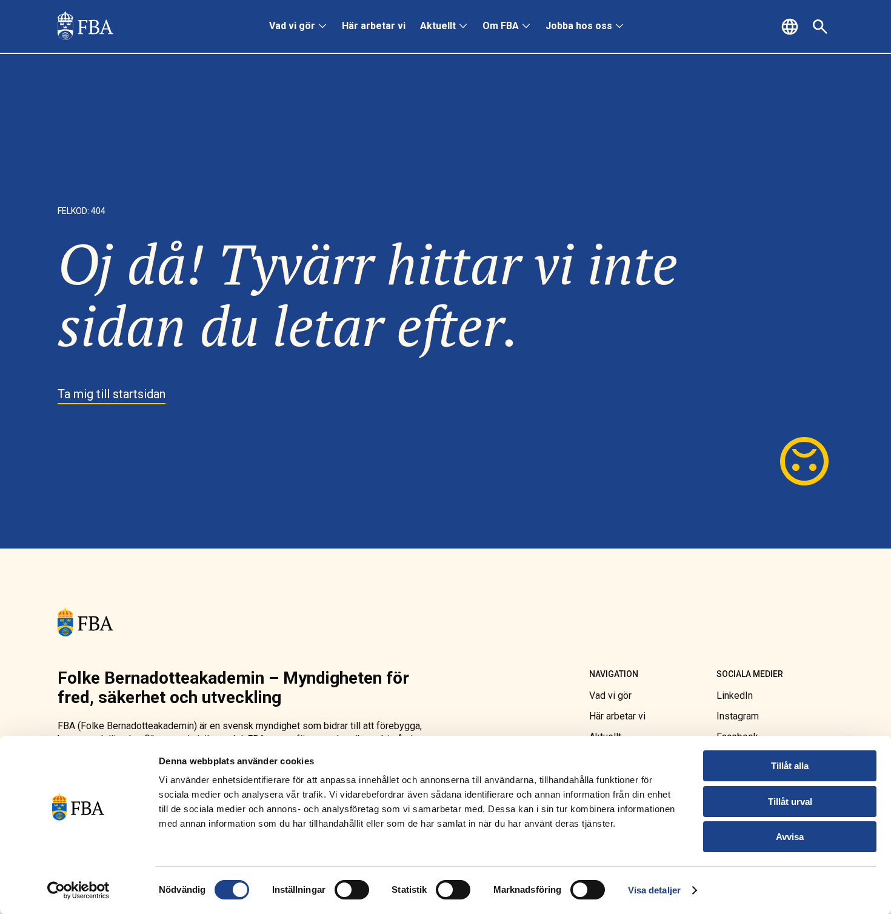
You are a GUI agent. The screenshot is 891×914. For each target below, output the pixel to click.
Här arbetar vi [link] (373, 26)
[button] (791, 26)
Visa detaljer (654, 890)
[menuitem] (298, 26)
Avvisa (790, 837)
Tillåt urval (790, 801)
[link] (85, 26)
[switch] (352, 889)
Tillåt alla (790, 766)
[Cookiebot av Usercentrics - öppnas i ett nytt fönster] (78, 890)
